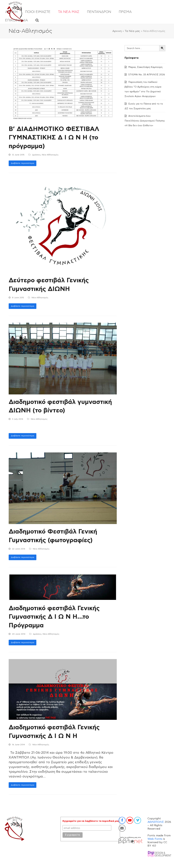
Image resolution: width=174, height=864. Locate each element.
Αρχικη (117, 31)
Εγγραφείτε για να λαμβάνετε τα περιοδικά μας (91, 821)
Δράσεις (36, 155)
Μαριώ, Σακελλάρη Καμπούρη (145, 67)
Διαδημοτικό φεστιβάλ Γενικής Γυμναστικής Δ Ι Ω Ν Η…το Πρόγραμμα (54, 617)
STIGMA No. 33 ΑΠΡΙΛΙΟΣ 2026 (146, 74)
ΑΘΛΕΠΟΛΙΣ (155, 822)
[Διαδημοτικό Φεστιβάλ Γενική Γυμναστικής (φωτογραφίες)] (63, 488)
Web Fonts (154, 839)
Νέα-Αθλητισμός (50, 155)
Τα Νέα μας (132, 31)
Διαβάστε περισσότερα (22, 163)
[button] (37, 20)
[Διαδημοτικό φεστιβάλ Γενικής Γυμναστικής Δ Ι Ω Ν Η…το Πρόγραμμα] (63, 587)
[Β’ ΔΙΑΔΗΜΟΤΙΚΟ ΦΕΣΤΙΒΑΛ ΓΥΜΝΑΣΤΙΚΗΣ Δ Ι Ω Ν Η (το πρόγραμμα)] (63, 83)
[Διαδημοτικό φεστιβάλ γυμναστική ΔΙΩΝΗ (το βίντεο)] (63, 358)
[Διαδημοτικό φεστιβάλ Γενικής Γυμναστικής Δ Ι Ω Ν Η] (63, 689)
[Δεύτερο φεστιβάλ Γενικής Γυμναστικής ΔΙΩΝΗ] (60, 226)
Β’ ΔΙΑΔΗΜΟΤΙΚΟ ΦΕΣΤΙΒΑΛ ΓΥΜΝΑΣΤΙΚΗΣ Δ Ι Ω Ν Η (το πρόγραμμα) (54, 137)
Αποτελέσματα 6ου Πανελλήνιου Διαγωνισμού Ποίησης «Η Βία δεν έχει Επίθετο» (145, 121)
